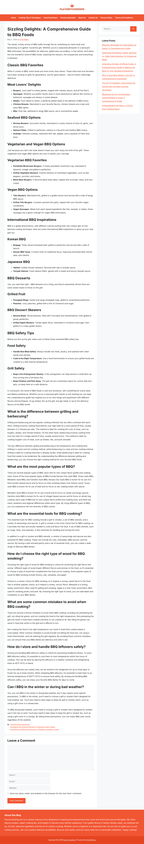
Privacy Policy (106, 18)
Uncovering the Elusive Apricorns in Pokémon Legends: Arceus (34, 729)
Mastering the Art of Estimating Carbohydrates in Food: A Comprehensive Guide (116, 97)
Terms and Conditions (124, 18)
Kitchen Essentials (68, 18)
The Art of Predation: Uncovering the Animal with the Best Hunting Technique (118, 86)
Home (13, 18)
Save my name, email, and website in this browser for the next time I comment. (46, 793)
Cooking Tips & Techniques (30, 18)
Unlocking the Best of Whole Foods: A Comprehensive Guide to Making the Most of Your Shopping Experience (119, 67)
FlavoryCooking (69, 840)
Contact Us (93, 18)
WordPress (91, 840)
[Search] (133, 29)
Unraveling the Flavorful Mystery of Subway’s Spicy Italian (32, 727)
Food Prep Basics (51, 18)
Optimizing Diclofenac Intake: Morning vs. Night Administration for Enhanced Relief (119, 56)
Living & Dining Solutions (20, 724)
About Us (82, 18)
